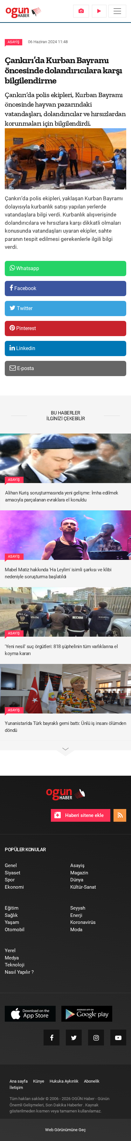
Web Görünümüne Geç (65, 1129)
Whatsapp (27, 268)
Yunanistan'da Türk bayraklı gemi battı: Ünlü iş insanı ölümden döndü (65, 726)
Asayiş (13, 42)
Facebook (24, 288)
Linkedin (25, 348)
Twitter (24, 308)
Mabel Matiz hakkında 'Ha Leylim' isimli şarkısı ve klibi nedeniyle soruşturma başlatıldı (58, 573)
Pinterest (25, 328)
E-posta (25, 368)
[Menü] (117, 11)
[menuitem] (81, 11)
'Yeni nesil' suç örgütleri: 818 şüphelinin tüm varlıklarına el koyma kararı (61, 650)
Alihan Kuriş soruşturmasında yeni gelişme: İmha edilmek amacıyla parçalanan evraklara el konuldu (61, 496)
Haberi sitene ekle (84, 815)
